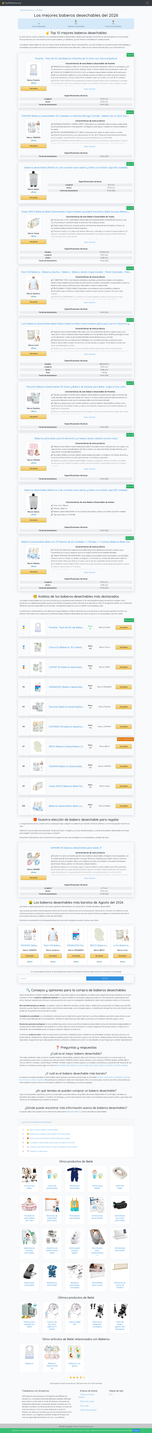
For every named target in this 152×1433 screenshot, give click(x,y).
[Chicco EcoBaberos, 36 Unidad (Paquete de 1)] (38, 647)
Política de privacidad (88, 1410)
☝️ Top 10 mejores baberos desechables (42, 1130)
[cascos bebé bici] (75, 1310)
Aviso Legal (84, 1406)
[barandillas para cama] (97, 1271)
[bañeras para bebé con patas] (75, 1271)
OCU (79, 1112)
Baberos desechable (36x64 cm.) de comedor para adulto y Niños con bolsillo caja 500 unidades (76, 167)
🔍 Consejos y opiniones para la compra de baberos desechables (52, 1147)
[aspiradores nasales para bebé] (29, 1236)
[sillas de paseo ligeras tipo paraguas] (120, 1310)
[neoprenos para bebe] (75, 1174)
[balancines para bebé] (29, 1271)
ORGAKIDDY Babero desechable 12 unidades (72, 687)
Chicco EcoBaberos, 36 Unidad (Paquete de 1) (73, 647)
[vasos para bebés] (97, 1174)
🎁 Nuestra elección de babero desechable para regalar (48, 1138)
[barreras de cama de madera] (120, 1271)
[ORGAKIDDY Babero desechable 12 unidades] (38, 687)
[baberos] (29, 1351)
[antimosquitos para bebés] (75, 1236)
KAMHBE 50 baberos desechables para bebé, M (76, 847)
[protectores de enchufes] (97, 1204)
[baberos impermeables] (52, 1351)
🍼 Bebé (39, 10)
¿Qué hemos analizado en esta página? (37, 1122)
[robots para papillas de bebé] (29, 1310)
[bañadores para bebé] (52, 1271)
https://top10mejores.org (83, 1426)
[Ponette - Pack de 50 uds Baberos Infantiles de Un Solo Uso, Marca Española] (33, 70)
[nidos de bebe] (120, 1174)
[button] (90, 89)
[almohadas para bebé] (120, 1236)
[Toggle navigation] (147, 3)
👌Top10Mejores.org (11, 3)
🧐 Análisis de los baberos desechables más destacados (48, 1134)
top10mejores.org (27, 10)
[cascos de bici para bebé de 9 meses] (52, 1310)
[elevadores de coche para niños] (120, 1204)
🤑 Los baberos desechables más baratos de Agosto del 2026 (51, 1143)
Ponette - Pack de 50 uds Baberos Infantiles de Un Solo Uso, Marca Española (76, 58)
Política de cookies (87, 1401)
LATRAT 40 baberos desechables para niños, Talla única (79, 667)
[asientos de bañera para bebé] (52, 1236)
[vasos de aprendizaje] (52, 1174)
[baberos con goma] (75, 1351)
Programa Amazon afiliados (86, 1395)
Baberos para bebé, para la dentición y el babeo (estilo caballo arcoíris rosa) (76, 438)
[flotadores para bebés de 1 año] (29, 1204)
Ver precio (33, 88)
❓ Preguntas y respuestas (37, 1151)
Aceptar (136, 1430)
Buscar (105, 978)
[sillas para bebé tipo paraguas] (97, 1310)
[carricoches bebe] (29, 1174)
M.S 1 (111, 1394)
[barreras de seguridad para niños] (52, 1204)
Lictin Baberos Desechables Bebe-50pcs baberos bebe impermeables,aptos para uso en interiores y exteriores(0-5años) (86, 323)
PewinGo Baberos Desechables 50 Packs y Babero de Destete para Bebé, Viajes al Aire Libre (76, 386)
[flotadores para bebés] (75, 1204)
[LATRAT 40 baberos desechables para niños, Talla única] (38, 667)
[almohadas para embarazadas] (97, 1236)
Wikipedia (70, 1112)
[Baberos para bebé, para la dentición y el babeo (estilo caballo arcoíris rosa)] (33, 449)
